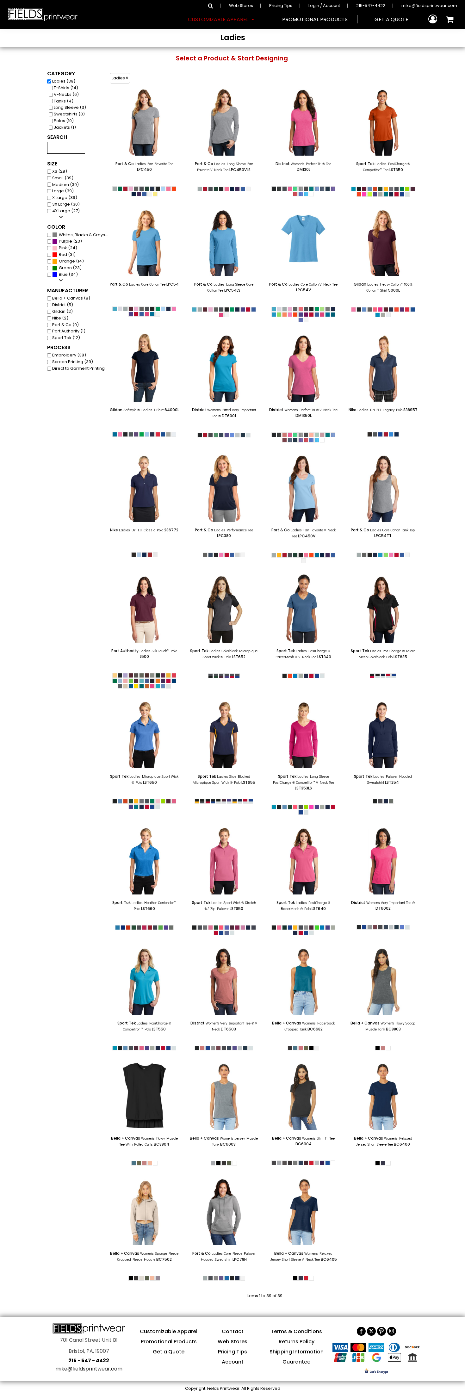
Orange (67, 261)
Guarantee (296, 1361)
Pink (63, 248)
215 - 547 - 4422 (88, 1360)
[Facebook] (361, 1331)
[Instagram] (391, 1331)
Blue (63, 274)
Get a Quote (168, 1351)
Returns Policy (296, 1341)
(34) (68, 274)
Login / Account (324, 6)
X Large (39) (64, 198)
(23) (70, 241)
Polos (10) (64, 121)
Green (65, 268)
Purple (65, 241)
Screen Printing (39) (72, 362)
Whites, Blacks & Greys (82, 235)
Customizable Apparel (168, 1331)
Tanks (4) (63, 101)
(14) (71, 261)
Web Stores (241, 6)
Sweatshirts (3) (69, 114)
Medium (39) (65, 185)
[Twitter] (371, 1331)
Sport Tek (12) (66, 338)
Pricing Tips (280, 6)
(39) (85, 235)
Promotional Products (169, 1341)
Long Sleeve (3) (70, 107)
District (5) (62, 305)
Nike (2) (60, 318)
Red (63, 254)
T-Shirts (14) (66, 88)
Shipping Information (297, 1351)
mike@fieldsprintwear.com (429, 6)
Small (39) (62, 178)
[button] (222, 19)
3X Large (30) (66, 204)
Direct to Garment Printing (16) (81, 368)
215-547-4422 (370, 6)
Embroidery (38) (69, 355)
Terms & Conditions (296, 1331)
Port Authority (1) (68, 331)
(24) (68, 248)
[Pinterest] (381, 1331)
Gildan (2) (62, 311)
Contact (233, 1331)
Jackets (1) (65, 127)
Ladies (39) (63, 81)
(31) (67, 254)
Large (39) (63, 191)
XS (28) (59, 171)
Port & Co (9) (65, 325)
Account (233, 1361)
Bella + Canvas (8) (71, 298)
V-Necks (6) (66, 94)
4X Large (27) (66, 211)
